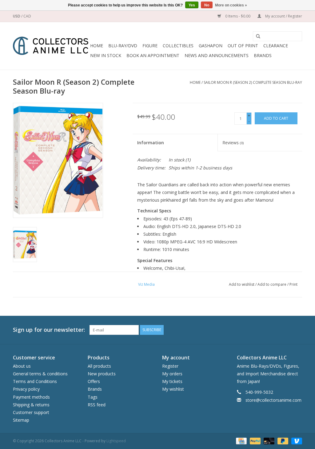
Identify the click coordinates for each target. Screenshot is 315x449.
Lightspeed (116, 440)
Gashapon (210, 45)
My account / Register (283, 16)
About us (22, 366)
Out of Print (243, 45)
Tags (93, 397)
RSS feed (97, 405)
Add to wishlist (241, 284)
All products (99, 366)
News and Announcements (217, 55)
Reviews (233, 142)
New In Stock (105, 55)
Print (293, 284)
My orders (172, 374)
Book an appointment (152, 55)
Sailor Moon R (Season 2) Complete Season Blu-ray (253, 82)
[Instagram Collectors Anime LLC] (297, 330)
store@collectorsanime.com (273, 400)
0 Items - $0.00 (237, 16)
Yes (192, 5)
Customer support (31, 412)
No (206, 5)
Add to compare (272, 284)
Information (150, 142)
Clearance (275, 45)
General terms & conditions (40, 374)
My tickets (172, 381)
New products (102, 374)
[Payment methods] (240, 440)
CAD (27, 16)
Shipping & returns (31, 405)
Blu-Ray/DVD (122, 45)
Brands (263, 55)
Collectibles (178, 45)
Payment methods (31, 397)
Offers (94, 381)
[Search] (256, 36)
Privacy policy (26, 389)
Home (96, 45)
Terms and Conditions (35, 381)
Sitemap (21, 420)
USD (17, 16)
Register (170, 366)
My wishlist (173, 389)
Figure (150, 45)
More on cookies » (231, 5)
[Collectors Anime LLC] (50, 46)
